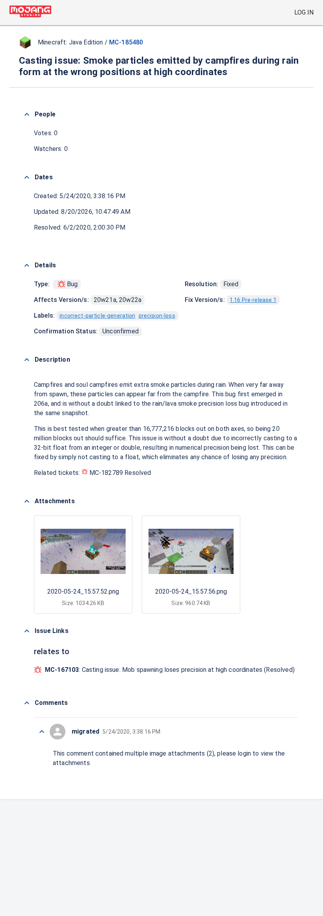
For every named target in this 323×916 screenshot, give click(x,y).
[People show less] (27, 114)
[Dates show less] (27, 177)
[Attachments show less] (27, 501)
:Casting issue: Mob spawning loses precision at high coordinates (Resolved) (170, 669)
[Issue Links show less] (27, 631)
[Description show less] (27, 360)
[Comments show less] (27, 703)
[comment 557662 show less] (42, 731)
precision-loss (157, 316)
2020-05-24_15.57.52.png (83, 591)
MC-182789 (106, 472)
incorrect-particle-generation (97, 316)
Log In (304, 12)
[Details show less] (27, 265)
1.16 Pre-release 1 (253, 300)
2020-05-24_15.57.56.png (191, 591)
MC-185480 (126, 42)
